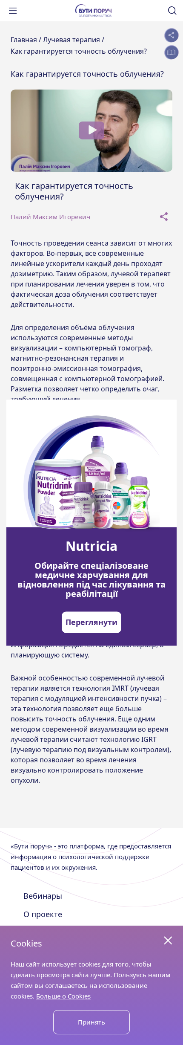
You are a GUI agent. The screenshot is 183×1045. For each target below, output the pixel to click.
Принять (91, 1022)
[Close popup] (168, 940)
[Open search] (172, 10)
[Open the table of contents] (171, 52)
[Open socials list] (171, 35)
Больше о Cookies (63, 996)
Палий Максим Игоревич (50, 216)
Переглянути (91, 622)
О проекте (42, 914)
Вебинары (42, 896)
